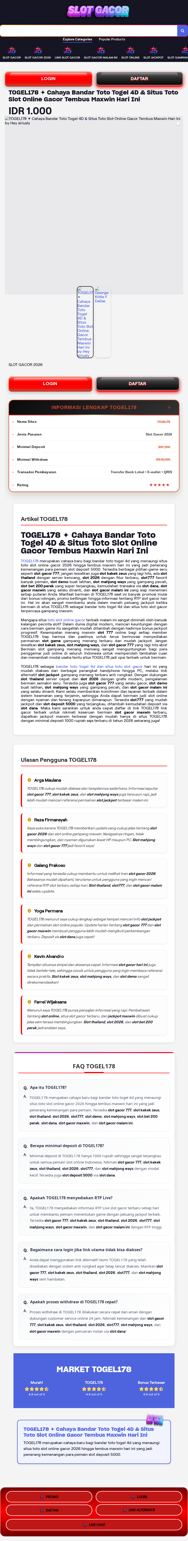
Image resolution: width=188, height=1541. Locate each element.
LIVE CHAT (97, 1527)
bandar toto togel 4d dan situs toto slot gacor (99, 666)
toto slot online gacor (66, 620)
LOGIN (48, 78)
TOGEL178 (30, 561)
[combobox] (88, 30)
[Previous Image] (9, 206)
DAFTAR (139, 78)
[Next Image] (179, 206)
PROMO (52, 1496)
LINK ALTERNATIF (142, 1512)
